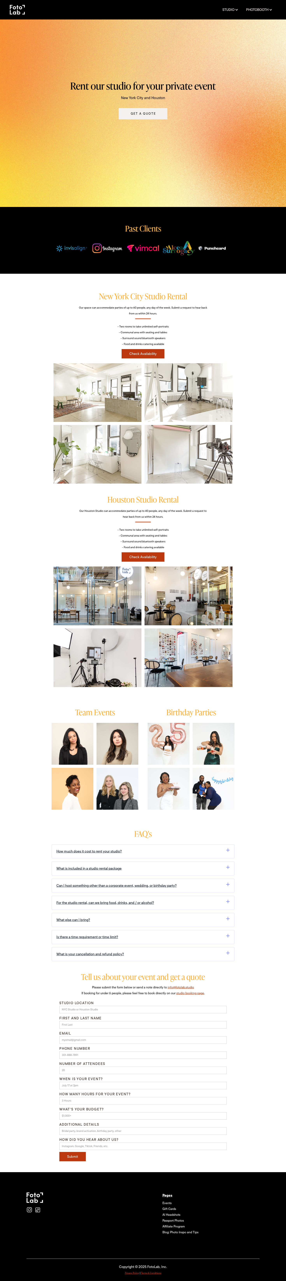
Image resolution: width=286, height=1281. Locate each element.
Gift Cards (169, 1208)
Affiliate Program (173, 1226)
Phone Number (74, 1048)
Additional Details (79, 1124)
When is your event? (81, 1079)
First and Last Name (80, 1018)
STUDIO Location (76, 1003)
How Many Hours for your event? (95, 1094)
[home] (17, 10)
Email (65, 1033)
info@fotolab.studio (181, 987)
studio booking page (190, 993)
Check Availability (143, 354)
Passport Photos (173, 1220)
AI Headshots (171, 1214)
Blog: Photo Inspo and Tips (180, 1232)
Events (167, 1203)
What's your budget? (81, 1109)
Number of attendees (82, 1064)
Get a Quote (143, 113)
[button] (230, 10)
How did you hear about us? (89, 1140)
